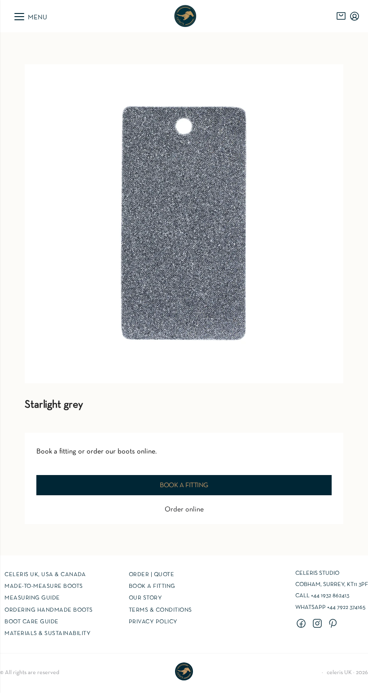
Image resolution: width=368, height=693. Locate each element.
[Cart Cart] (341, 16)
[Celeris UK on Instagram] (318, 624)
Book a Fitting (152, 586)
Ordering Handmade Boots (48, 610)
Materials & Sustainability (47, 633)
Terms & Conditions (160, 610)
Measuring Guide (32, 598)
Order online (184, 509)
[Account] (354, 16)
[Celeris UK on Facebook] (302, 624)
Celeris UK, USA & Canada (45, 575)
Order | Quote (152, 575)
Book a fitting (184, 485)
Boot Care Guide (31, 622)
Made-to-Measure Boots (43, 586)
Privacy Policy (153, 622)
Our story (145, 598)
